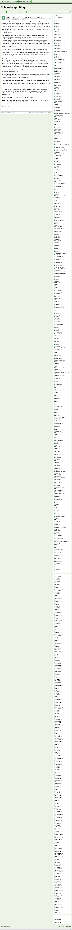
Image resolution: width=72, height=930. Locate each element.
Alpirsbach (57, 35)
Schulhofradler (58, 457)
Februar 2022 (57, 643)
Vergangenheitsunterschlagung (61, 541)
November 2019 (58, 685)
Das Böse (57, 107)
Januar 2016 (57, 756)
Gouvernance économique (60, 212)
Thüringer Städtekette (59, 512)
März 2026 (57, 584)
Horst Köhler (57, 250)
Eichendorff (57, 124)
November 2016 (58, 741)
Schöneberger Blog (13, 7)
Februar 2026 (57, 586)
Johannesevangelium (59, 271)
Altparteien (57, 37)
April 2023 (57, 626)
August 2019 (57, 690)
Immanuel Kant (58, 256)
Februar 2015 (57, 774)
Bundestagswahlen (58, 85)
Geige (56, 192)
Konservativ (57, 299)
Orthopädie (57, 386)
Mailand (56, 329)
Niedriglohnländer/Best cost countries (62, 372)
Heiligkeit (57, 237)
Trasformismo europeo (59, 516)
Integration (57, 257)
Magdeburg (57, 327)
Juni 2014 (57, 786)
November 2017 (58, 722)
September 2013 (58, 800)
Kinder (56, 289)
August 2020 (57, 671)
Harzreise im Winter (59, 228)
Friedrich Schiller (58, 181)
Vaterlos (56, 532)
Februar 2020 (57, 680)
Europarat (57, 152)
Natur (56, 363)
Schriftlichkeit (57, 454)
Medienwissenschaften (59, 336)
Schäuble (57, 451)
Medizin (56, 338)
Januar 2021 (57, 663)
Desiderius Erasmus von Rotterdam (62, 113)
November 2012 (58, 815)
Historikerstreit (58, 243)
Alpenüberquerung (58, 34)
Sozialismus (57, 479)
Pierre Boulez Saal (58, 407)
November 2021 (58, 648)
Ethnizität (57, 143)
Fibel (56, 172)
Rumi (56, 442)
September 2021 (58, 651)
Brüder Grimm (57, 82)
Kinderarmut (57, 290)
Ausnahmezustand (58, 60)
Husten (56, 251)
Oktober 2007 (57, 910)
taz (55, 507)
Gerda (56, 200)
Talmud (56, 504)
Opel (56, 381)
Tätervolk (57, 505)
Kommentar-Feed (58, 921)
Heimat (56, 239)
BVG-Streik (57, 90)
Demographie (57, 110)
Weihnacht (57, 558)
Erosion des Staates (59, 140)
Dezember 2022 (58, 632)
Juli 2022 (57, 637)
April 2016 (57, 752)
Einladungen (57, 127)
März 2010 (57, 865)
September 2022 (58, 634)
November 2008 (58, 890)
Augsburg (57, 56)
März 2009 (57, 884)
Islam (56, 261)
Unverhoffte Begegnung (59, 527)
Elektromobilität (58, 133)
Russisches (13, 19)
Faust (56, 167)
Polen (56, 414)
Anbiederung (57, 42)
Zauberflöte (57, 567)
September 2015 (58, 763)
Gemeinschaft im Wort (59, 195)
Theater (56, 510)
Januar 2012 (57, 831)
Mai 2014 (57, 787)
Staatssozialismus (58, 487)
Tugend (56, 519)
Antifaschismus (58, 48)
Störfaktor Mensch (58, 490)
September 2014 (58, 781)
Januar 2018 (57, 719)
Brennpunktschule (58, 81)
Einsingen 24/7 (58, 129)
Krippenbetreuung (58, 304)
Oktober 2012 (57, 817)
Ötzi (56, 389)
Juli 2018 (57, 710)
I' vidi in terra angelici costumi (60, 253)
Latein (56, 312)
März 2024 (57, 610)
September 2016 (58, 744)
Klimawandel (57, 293)
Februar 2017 (57, 736)
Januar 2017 (57, 738)
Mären (56, 335)
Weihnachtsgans (58, 560)
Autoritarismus (58, 63)
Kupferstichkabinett (58, 307)
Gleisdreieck (57, 206)
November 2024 (58, 601)
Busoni (56, 88)
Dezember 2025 (58, 587)
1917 (56, 18)
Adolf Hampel (57, 28)
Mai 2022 (57, 638)
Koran (56, 301)
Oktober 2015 (57, 761)
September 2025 (58, 589)
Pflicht (56, 404)
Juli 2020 (57, 673)
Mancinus (57, 330)
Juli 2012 (57, 822)
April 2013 (57, 808)
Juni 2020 (57, 674)
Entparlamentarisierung (59, 136)
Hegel (56, 236)
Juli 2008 (57, 896)
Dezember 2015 (58, 758)
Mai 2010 (57, 862)
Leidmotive (57, 313)
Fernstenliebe (57, 170)
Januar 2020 (57, 682)
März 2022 (57, 641)
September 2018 (58, 707)
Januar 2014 (57, 794)
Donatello (57, 121)
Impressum (28, 1)
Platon (56, 412)
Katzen (56, 287)
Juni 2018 (57, 711)
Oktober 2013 (57, 798)
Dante (56, 105)
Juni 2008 (57, 898)
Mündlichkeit (57, 349)
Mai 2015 (57, 769)
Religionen (57, 434)
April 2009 (57, 882)
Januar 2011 (57, 850)
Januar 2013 (57, 812)
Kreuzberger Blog (7, 926)
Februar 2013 (57, 811)
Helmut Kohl (57, 240)
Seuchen (56, 463)
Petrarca (56, 401)
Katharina (57, 285)
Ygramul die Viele (58, 564)
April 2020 (57, 677)
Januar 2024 (57, 614)
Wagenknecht (57, 550)
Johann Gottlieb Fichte (59, 268)
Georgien (9, 19)
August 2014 (57, 783)
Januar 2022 (57, 645)
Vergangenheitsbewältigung (60, 539)
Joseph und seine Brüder (60, 273)
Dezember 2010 (58, 851)
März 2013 (57, 809)
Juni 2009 (57, 879)
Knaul (56, 295)
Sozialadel (57, 476)
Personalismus (58, 400)
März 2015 (57, 772)
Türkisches (24, 19)
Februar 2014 (57, 792)
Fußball (56, 189)
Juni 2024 (57, 606)
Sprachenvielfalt (18, 19)
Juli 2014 (57, 784)
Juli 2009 (57, 878)
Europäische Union (58, 149)
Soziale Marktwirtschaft (59, 477)
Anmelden (57, 917)
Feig (56, 169)
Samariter (57, 446)
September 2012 (58, 819)
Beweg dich (57, 73)
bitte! (56, 77)
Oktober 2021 (57, 649)
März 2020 (57, 679)
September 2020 (58, 669)
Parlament (57, 392)
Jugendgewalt (57, 276)
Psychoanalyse (58, 423)
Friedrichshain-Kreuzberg (60, 183)
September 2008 (58, 893)
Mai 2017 (57, 732)
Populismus (57, 415)
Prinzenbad (57, 421)
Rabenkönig (57, 426)
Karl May (56, 284)
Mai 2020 (57, 676)
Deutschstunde (58, 115)
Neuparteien (57, 370)
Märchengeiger (58, 333)
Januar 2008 (57, 906)
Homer (56, 248)
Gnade (56, 208)
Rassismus (57, 431)
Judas (56, 275)
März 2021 (57, 660)
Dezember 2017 (58, 721)
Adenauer (57, 23)
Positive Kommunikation (59, 417)
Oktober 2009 (57, 873)
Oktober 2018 (57, 705)
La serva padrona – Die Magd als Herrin (62, 309)
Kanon (56, 281)
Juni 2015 (57, 767)
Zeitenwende (57, 569)
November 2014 (58, 778)
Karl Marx (57, 282)
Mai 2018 (57, 713)
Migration (57, 346)
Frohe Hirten (57, 184)
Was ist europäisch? (59, 557)
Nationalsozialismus (59, 361)
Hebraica (57, 234)
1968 (56, 20)
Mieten (56, 344)
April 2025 (57, 595)
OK (65, 929)
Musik (56, 350)
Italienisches (57, 262)
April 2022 (57, 640)
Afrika (56, 31)
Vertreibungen (57, 544)
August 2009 (57, 876)
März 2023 (57, 627)
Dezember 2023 (58, 615)
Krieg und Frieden (58, 302)
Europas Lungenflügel (59, 153)
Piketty (56, 409)
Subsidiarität (57, 491)
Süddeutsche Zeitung (59, 493)
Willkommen (22, 1)
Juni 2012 (57, 823)
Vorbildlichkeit (57, 549)
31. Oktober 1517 (58, 22)
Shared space (57, 468)
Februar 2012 (57, 829)
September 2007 (58, 912)
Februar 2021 (57, 662)
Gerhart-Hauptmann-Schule (60, 201)
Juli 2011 (56, 840)
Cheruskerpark (58, 96)
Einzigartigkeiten (58, 132)
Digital (56, 118)
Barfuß (56, 67)
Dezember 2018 (58, 702)
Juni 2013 (57, 805)
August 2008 (57, 895)
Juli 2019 (57, 691)
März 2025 (57, 596)
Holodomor (57, 247)
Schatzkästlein (15, 1)
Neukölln (56, 369)
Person (56, 398)
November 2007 (58, 909)
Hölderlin (57, 245)
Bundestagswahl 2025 (59, 84)
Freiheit (56, 177)
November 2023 (58, 617)
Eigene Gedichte (58, 126)
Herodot (56, 242)
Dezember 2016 (58, 739)
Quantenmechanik (58, 425)
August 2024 (57, 604)
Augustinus (57, 57)
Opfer (56, 383)
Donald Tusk (57, 119)
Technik (56, 508)
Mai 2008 (57, 899)
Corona (56, 98)
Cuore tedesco (58, 101)
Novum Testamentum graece (60, 376)
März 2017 (57, 735)
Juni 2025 (57, 593)
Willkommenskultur (58, 561)
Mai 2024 (57, 607)
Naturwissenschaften (59, 367)
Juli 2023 (57, 621)
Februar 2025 (57, 598)
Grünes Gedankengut (59, 219)
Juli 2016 (57, 747)
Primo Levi (57, 420)
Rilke (56, 437)
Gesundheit (57, 205)
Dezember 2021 (58, 646)
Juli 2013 (57, 803)
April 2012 (57, 826)
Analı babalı (57, 39)
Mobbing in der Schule (59, 347)
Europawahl (57, 155)
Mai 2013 (57, 806)
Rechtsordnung (58, 432)
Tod (55, 513)
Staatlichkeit (57, 484)
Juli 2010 (57, 859)
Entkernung (57, 135)
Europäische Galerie (59, 147)
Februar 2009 (57, 885)
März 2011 (57, 847)
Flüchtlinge (57, 174)
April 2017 (57, 733)
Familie (56, 161)
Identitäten (57, 254)
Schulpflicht (57, 459)
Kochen (56, 296)
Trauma (56, 518)
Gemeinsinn (57, 197)
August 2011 (57, 839)
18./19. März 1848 (58, 17)
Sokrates (56, 473)
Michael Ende (57, 343)
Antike (56, 49)
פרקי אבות (58, 571)
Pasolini (56, 397)
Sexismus (57, 465)
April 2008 (57, 901)
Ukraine (56, 524)
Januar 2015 (57, 775)
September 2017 (58, 725)
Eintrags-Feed (58, 919)
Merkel (56, 340)
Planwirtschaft (57, 411)
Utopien (56, 529)
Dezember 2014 (58, 777)
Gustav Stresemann (59, 220)
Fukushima (57, 187)
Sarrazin (56, 448)
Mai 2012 (57, 825)
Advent (56, 29)
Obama (56, 378)
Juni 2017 (57, 730)
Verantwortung (58, 535)
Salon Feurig (57, 445)
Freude (56, 178)
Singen (56, 470)
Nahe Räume (57, 358)
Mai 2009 (57, 881)
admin (8, 106)
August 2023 (57, 620)
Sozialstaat (57, 480)
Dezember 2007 (58, 907)
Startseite (3, 1)
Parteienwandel (58, 393)
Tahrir (56, 502)
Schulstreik (57, 460)
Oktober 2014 (57, 780)
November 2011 (58, 834)
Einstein (56, 130)
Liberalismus (57, 321)
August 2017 (57, 727)
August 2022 (57, 635)
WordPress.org (58, 922)
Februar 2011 (57, 848)
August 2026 (57, 576)
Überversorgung (58, 522)
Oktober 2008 (57, 892)
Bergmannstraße (58, 70)
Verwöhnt (57, 546)
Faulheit (56, 166)
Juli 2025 (57, 592)
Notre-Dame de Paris (59, 375)
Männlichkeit (57, 332)
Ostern (56, 387)
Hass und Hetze (58, 233)
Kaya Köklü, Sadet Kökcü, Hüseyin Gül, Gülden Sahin (39, 112)
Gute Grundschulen (59, 222)
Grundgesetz (57, 217)
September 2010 (58, 856)
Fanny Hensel (57, 163)
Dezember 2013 (58, 795)
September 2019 (58, 688)
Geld (56, 194)
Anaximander (57, 40)
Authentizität (57, 62)
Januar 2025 (57, 600)
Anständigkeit (57, 45)
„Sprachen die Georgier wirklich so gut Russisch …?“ (25, 17)
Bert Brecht (57, 71)
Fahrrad (56, 160)
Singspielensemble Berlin (60, 471)
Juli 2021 (57, 654)
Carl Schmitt (57, 93)
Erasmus (56, 138)
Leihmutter (57, 315)
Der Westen (57, 112)
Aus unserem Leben (59, 59)
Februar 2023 (57, 629)
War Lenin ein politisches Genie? (9, 112)
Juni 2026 (57, 579)
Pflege (56, 403)
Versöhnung (57, 543)
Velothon (56, 533)
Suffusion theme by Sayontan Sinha (65, 926)
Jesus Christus (58, 265)
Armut (56, 54)
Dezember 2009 (58, 870)
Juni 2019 (57, 693)
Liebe (56, 322)
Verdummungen (58, 536)
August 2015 (57, 764)
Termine (8, 1)
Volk (56, 547)
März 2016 (57, 753)
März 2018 (57, 716)
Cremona (57, 99)
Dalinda (56, 104)
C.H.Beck (57, 91)
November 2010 (58, 853)
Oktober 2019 (57, 687)
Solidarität (57, 474)
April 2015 (57, 770)
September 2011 (58, 837)
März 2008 (57, 902)
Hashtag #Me (57, 231)
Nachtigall (57, 357)
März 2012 (57, 828)
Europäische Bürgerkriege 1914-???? (62, 144)
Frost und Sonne (58, 186)
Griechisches (57, 214)
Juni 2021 (57, 655)
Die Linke (57, 116)
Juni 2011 (57, 842)
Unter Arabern (57, 526)
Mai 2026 (57, 581)
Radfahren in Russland (59, 428)
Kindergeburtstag (58, 292)
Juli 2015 (57, 766)
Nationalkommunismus (59, 360)
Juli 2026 (57, 578)
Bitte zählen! (57, 76)
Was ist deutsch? (58, 555)
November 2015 (58, 760)
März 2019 (57, 697)
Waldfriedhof (57, 552)
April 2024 (57, 609)
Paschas (56, 395)
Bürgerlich (57, 87)
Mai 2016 (57, 750)
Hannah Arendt (58, 226)
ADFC (56, 25)
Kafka (56, 278)
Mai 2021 (57, 657)
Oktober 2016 (57, 742)
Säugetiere (57, 449)
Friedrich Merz (58, 180)
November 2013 (58, 797)
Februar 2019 (57, 699)
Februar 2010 (57, 867)
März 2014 (57, 791)
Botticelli (56, 79)
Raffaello (56, 429)
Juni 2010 (57, 861)
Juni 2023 (57, 623)
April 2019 (57, 696)
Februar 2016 (57, 755)
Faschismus (57, 164)
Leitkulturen (57, 316)
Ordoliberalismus (58, 384)
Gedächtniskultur (58, 191)
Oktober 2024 (57, 603)
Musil (56, 352)
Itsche (56, 264)
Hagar (56, 225)
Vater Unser (57, 530)
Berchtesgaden (58, 68)
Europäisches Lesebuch (59, 150)
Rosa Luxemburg (58, 440)
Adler (56, 26)
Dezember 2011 (58, 833)
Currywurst (57, 102)
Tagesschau (57, 501)
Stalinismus (57, 488)
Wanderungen (58, 553)
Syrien (56, 498)
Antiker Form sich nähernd (60, 51)
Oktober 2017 (57, 724)
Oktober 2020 (57, 668)
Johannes (57, 270)
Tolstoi (56, 515)
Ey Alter (56, 158)
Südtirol (56, 494)
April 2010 (57, 864)
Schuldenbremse (58, 456)
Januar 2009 (57, 887)
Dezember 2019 (58, 683)
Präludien (57, 418)
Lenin (56, 318)
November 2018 (58, 704)
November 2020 (58, 666)
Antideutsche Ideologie (59, 46)
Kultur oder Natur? (58, 306)
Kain (56, 279)
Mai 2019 (57, 694)
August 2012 (57, 820)
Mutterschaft (57, 355)
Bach (56, 65)
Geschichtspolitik (58, 203)
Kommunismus (58, 298)
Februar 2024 (57, 612)
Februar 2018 (57, 718)
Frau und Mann (58, 175)
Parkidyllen (57, 390)
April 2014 (57, 789)
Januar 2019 (57, 701)
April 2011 (57, 845)
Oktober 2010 (57, 854)
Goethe (56, 209)
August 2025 (57, 590)
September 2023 (58, 618)
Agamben (57, 32)
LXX (56, 326)
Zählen (56, 566)
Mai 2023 (57, 624)
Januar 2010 (57, 868)
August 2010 (57, 857)
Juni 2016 (57, 749)
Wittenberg (57, 563)
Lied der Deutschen (59, 324)
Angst (56, 43)
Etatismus (57, 141)
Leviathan (57, 319)
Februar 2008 (57, 904)
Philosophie (57, 406)
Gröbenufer (57, 215)
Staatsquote (57, 485)
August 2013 (57, 801)
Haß (56, 229)
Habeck (56, 223)
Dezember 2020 (58, 665)
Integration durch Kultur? (59, 259)
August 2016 (57, 746)
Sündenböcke (57, 496)
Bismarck (57, 74)
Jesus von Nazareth (59, 267)
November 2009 (58, 871)
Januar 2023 (57, 631)
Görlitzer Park (57, 211)
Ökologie (56, 380)
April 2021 (57, 659)
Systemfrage (57, 499)
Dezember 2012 (58, 814)
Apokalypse (57, 53)
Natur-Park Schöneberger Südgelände (62, 364)
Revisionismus (58, 435)
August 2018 (57, 708)
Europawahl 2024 (58, 156)
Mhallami (57, 341)
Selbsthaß (57, 462)
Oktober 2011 (57, 836)
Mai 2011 (57, 843)
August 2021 (57, 652)
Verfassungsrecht (58, 538)
